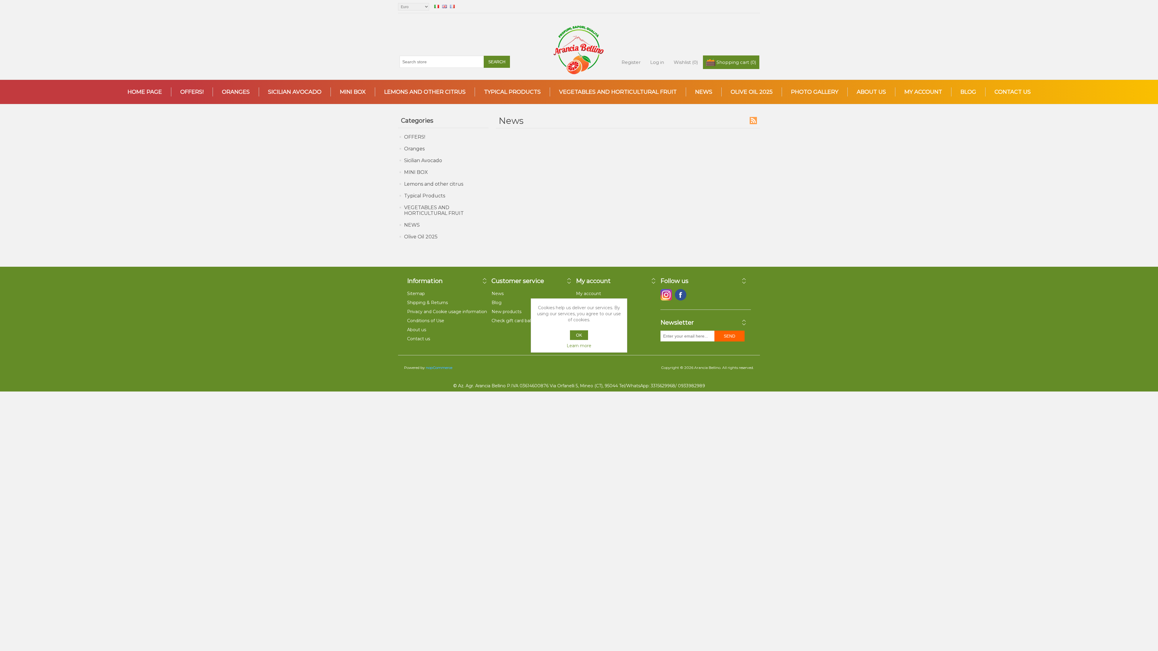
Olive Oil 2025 (752, 92)
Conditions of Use (425, 320)
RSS (753, 120)
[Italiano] (436, 6)
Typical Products (512, 92)
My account (923, 92)
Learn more (579, 345)
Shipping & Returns (427, 302)
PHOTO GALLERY (814, 92)
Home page (145, 92)
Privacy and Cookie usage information (447, 311)
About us (871, 92)
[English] (444, 6)
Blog (968, 92)
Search (496, 61)
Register (631, 62)
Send (729, 336)
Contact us (1013, 92)
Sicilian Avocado (294, 92)
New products (506, 311)
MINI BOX (353, 92)
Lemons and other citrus (425, 92)
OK (579, 335)
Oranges (236, 92)
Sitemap (416, 293)
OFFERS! (192, 92)
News (498, 293)
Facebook (666, 294)
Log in (657, 62)
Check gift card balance (516, 320)
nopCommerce (439, 367)
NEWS (703, 92)
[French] (452, 6)
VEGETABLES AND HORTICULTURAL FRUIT (618, 92)
